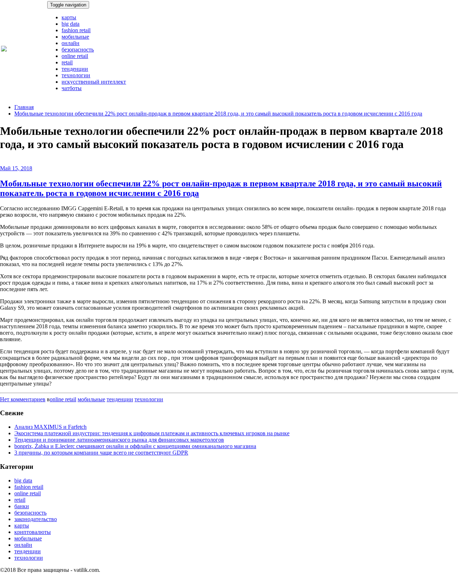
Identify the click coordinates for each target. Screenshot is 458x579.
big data (70, 24)
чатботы (72, 88)
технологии (76, 75)
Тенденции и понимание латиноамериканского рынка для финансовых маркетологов (119, 440)
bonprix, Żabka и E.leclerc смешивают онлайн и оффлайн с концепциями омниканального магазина (135, 446)
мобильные (75, 37)
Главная (24, 107)
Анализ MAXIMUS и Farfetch (50, 427)
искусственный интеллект (94, 82)
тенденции (75, 69)
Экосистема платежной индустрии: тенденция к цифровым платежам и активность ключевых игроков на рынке (151, 433)
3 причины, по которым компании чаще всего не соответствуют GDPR (101, 453)
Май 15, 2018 (16, 168)
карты (69, 17)
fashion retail (76, 30)
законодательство (35, 519)
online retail (75, 56)
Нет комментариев (22, 399)
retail (67, 62)
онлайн (70, 43)
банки (21, 506)
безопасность (78, 49)
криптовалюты (32, 532)
